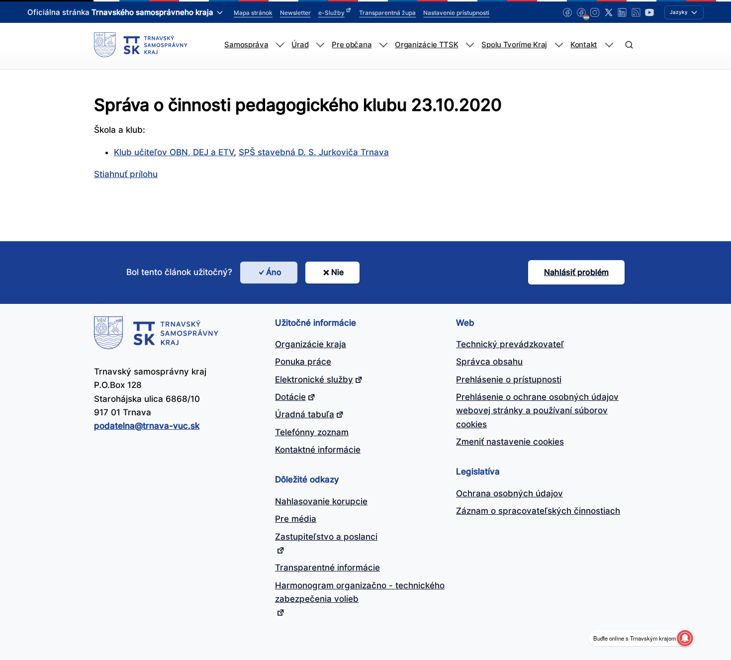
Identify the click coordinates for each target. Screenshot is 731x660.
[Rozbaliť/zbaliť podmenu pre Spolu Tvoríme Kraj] (558, 45)
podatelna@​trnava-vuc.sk (146, 426)
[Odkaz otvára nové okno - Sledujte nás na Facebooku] (567, 12)
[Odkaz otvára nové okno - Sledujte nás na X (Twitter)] (609, 12)
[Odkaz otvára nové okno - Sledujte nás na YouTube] (649, 12)
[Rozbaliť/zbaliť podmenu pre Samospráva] (279, 45)
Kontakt (583, 44)
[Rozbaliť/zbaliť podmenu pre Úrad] (320, 45)
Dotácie (290, 397)
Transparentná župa (387, 12)
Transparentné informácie (327, 567)
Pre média (295, 519)
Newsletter (295, 12)
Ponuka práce (303, 362)
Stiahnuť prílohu (126, 174)
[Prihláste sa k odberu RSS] (636, 12)
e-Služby (331, 12)
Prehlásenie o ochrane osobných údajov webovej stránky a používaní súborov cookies (537, 410)
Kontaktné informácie (318, 450)
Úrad (299, 44)
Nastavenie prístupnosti (456, 12)
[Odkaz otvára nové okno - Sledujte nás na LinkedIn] (622, 12)
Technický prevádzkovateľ (510, 344)
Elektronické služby (314, 379)
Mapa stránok (253, 12)
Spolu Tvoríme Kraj (514, 44)
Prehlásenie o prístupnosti (508, 379)
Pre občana (351, 44)
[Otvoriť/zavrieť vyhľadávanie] (629, 45)
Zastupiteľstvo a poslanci (326, 537)
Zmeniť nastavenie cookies (510, 442)
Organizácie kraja (310, 344)
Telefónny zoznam (312, 432)
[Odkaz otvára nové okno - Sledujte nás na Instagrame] (595, 12)
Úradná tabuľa (304, 414)
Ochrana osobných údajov (509, 493)
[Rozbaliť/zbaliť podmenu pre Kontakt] (609, 45)
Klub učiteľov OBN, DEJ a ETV (174, 152)
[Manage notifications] (685, 638)
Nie (337, 272)
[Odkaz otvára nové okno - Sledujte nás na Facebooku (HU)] (581, 12)
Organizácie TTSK (426, 44)
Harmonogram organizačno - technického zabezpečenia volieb (360, 592)
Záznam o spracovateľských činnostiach (538, 511)
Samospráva (246, 44)
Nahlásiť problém (576, 272)
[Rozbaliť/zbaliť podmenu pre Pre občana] (383, 45)
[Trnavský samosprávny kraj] (140, 44)
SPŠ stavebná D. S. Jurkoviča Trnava (314, 152)
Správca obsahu (489, 362)
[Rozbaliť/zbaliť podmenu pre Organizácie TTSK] (469, 45)
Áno (273, 272)
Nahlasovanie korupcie (321, 501)
